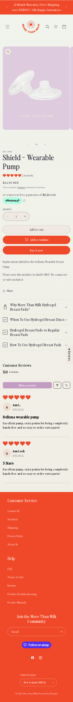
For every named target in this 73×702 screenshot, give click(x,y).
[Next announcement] (66, 7)
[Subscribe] (61, 631)
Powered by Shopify (48, 693)
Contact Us (13, 511)
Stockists (12, 519)
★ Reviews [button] (70, 354)
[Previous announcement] (7, 7)
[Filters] (57, 385)
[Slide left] (28, 144)
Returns (11, 585)
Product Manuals (16, 602)
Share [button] (10, 290)
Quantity (7, 209)
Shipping (21, 187)
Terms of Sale (15, 577)
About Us (12, 544)
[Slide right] (45, 144)
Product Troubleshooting (22, 594)
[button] (7, 27)
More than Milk (30, 693)
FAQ (9, 568)
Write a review (27, 385)
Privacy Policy (15, 536)
